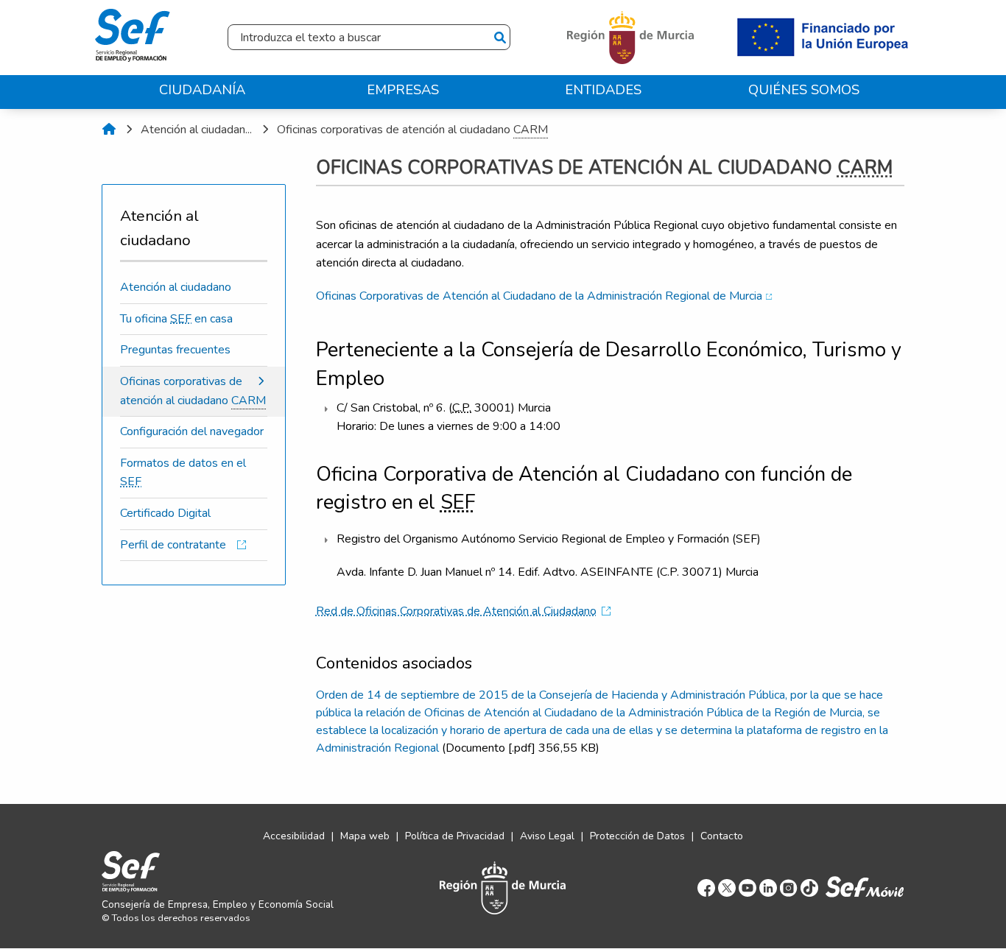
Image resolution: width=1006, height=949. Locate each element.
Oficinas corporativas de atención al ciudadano (412, 129)
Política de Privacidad (454, 836)
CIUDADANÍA (202, 89)
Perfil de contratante (176, 545)
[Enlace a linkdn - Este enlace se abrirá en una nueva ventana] (768, 888)
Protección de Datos (637, 836)
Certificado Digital (165, 513)
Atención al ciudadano (175, 287)
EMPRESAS (403, 89)
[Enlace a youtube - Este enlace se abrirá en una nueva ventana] (747, 888)
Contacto (721, 836)
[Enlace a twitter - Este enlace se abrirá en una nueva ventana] (727, 888)
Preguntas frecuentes (175, 350)
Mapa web (365, 836)
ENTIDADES (603, 89)
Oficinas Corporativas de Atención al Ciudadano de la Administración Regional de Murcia (539, 296)
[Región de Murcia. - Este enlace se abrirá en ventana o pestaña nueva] (632, 37)
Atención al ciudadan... (196, 129)
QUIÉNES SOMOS (803, 89)
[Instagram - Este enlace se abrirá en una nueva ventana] (789, 888)
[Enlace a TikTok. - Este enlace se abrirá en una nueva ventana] (809, 888)
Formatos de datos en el (183, 472)
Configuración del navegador (192, 431)
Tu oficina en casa (176, 319)
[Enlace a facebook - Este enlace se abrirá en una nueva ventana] (706, 888)
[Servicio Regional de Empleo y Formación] (132, 32)
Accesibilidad (294, 836)
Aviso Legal (547, 836)
